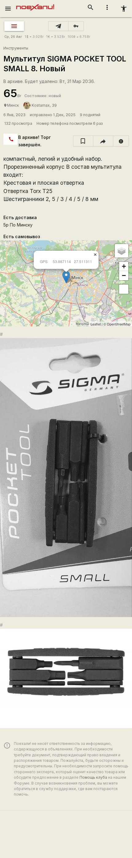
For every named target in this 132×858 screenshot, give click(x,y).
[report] (121, 141)
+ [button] (124, 266)
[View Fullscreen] (123, 289)
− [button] (124, 275)
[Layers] (121, 251)
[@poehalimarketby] (58, 26)
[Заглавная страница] (35, 4)
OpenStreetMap (118, 323)
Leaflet (96, 323)
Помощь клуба (93, 777)
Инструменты (15, 48)
